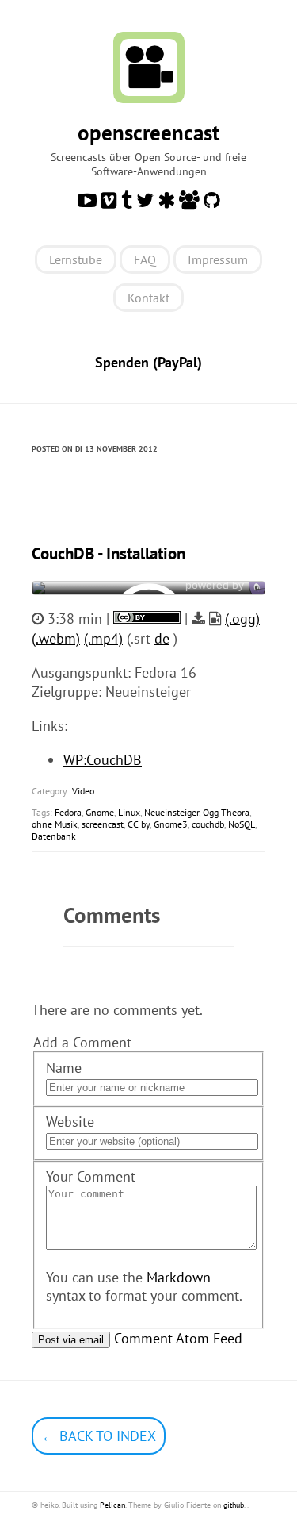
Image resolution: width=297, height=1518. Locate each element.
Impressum (218, 259)
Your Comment (90, 1176)
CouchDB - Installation (108, 553)
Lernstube (75, 259)
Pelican (112, 1505)
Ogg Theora (226, 812)
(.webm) (56, 638)
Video (83, 791)
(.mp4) (103, 638)
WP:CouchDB (102, 760)
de (161, 638)
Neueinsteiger (171, 812)
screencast (103, 824)
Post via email (71, 1340)
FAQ (145, 259)
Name (64, 1068)
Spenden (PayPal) (148, 362)
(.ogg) (242, 618)
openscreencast (148, 132)
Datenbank (54, 836)
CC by (139, 824)
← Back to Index (98, 1436)
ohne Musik (55, 824)
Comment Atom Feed (178, 1338)
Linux (129, 812)
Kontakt (148, 298)
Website (70, 1122)
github (233, 1505)
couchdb (208, 824)
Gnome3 (171, 824)
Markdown (179, 1277)
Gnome (100, 812)
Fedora (68, 812)
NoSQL (241, 824)
